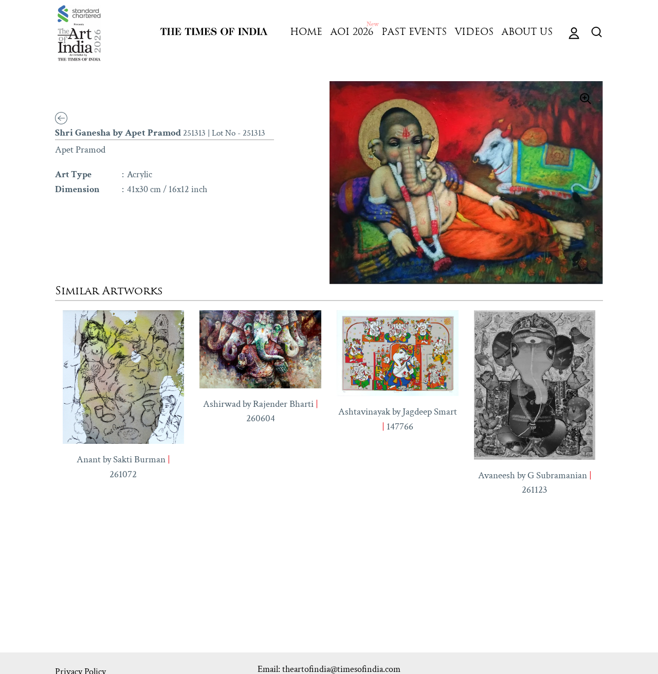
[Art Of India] (79, 33)
